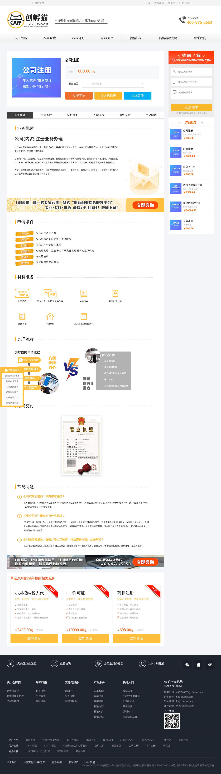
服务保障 (70, 696)
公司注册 (183, 740)
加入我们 (90, 762)
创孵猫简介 (13, 691)
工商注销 (166, 740)
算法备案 (128, 691)
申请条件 (46, 114)
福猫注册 (99, 696)
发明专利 (128, 711)
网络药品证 (148, 740)
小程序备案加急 (131, 696)
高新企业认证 (130, 716)
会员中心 (172, 3)
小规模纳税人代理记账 (75, 745)
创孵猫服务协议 (15, 696)
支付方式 (41, 696)
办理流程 (98, 114)
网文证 (166, 745)
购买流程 (41, 691)
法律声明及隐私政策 (34, 762)
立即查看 (34, 638)
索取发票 (41, 701)
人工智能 (21, 38)
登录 (147, 3)
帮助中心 (70, 691)
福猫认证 (136, 38)
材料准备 (72, 114)
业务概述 (20, 114)
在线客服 (137, 95)
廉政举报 (57, 762)
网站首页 (39, 3)
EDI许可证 (128, 701)
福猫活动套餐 (168, 38)
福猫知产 (107, 38)
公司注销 (99, 745)
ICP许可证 (31, 745)
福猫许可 (78, 38)
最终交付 (125, 114)
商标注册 (128, 706)
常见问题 (151, 114)
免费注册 (159, 3)
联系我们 (200, 38)
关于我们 (186, 3)
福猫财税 (50, 38)
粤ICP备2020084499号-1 (164, 765)
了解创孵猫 (13, 701)
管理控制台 (71, 701)
